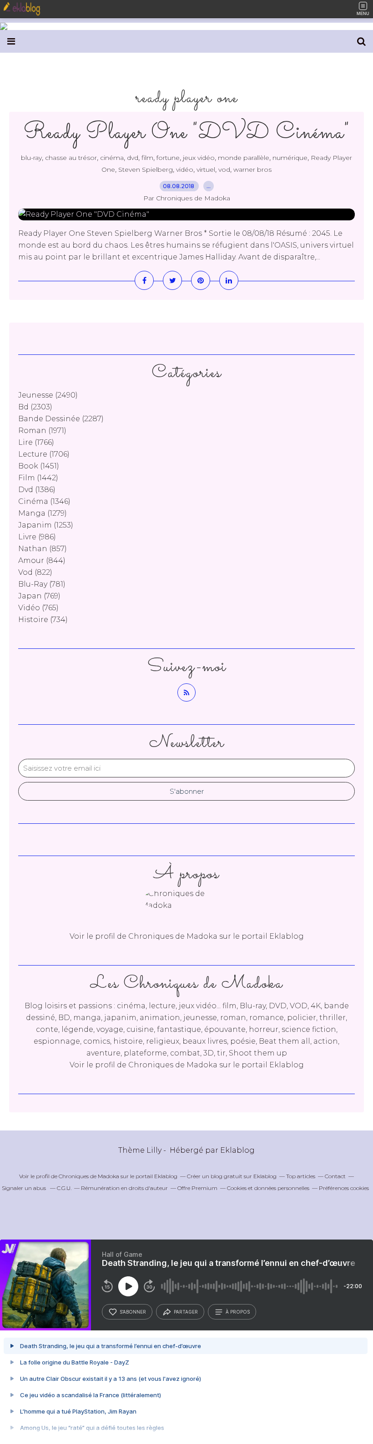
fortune (168, 158)
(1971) (42, 430)
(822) (35, 572)
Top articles (300, 1176)
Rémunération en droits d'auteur (124, 1188)
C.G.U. (64, 1188)
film (147, 158)
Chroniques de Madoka (172, 1065)
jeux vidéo (199, 158)
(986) (37, 537)
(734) (43, 619)
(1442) (38, 477)
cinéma (112, 158)
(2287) (61, 418)
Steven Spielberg (145, 169)
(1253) (45, 525)
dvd (132, 158)
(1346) (44, 501)
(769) (39, 596)
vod (224, 169)
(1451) (38, 466)
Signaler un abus (24, 1188)
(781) (42, 584)
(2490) (48, 395)
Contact (335, 1176)
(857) (42, 548)
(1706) (44, 454)
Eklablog (237, 1150)
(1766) (36, 442)
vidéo (184, 169)
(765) (38, 607)
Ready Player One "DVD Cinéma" (187, 132)
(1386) (36, 489)
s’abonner (133, 1312)
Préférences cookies (344, 1188)
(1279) (42, 513)
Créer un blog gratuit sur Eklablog (232, 1176)
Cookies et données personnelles (268, 1188)
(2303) (35, 407)
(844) (42, 560)
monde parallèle (243, 158)
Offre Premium (197, 1188)
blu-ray (31, 158)
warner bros (252, 169)
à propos (238, 1312)
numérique (289, 158)
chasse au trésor (71, 158)
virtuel (206, 169)
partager (186, 1312)
